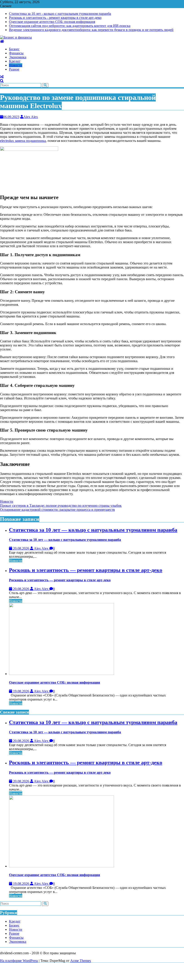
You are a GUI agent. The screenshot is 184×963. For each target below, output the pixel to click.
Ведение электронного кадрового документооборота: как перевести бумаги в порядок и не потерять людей (91, 30)
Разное (14, 933)
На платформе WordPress (19, 961)
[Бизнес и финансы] (2, 41)
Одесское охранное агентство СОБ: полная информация (52, 22)
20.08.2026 (21, 548)
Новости (6, 501)
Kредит (14, 921)
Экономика (17, 941)
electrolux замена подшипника (23, 141)
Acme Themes (80, 961)
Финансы (16, 937)
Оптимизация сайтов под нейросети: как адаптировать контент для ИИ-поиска (69, 26)
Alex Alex (30, 117)
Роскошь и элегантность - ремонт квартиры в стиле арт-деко (55, 18)
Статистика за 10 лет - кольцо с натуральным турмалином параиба (60, 13)
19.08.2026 (21, 691)
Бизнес (14, 925)
